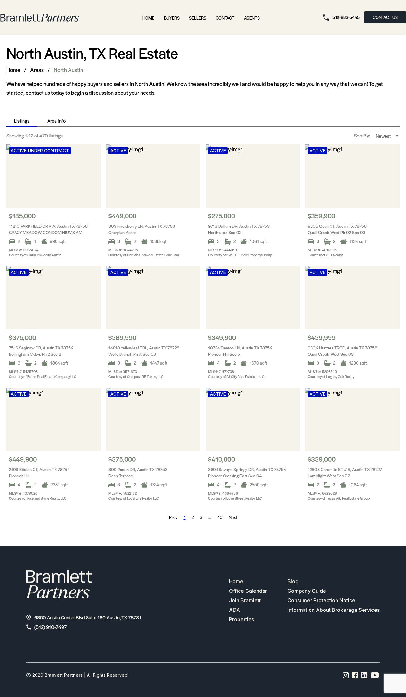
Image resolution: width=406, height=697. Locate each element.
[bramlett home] (39, 18)
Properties (241, 619)
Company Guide (306, 591)
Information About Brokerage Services (333, 610)
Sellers (197, 18)
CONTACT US (385, 17)
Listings (21, 120)
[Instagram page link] (346, 675)
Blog (292, 581)
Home (148, 18)
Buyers (172, 18)
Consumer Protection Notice (321, 600)
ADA (234, 610)
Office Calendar (248, 591)
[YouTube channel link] (375, 675)
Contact (225, 18)
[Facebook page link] (355, 675)
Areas (37, 70)
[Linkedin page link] (364, 675)
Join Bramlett (245, 600)
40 (220, 517)
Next (233, 517)
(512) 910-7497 (50, 626)
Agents (252, 18)
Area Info (56, 120)
